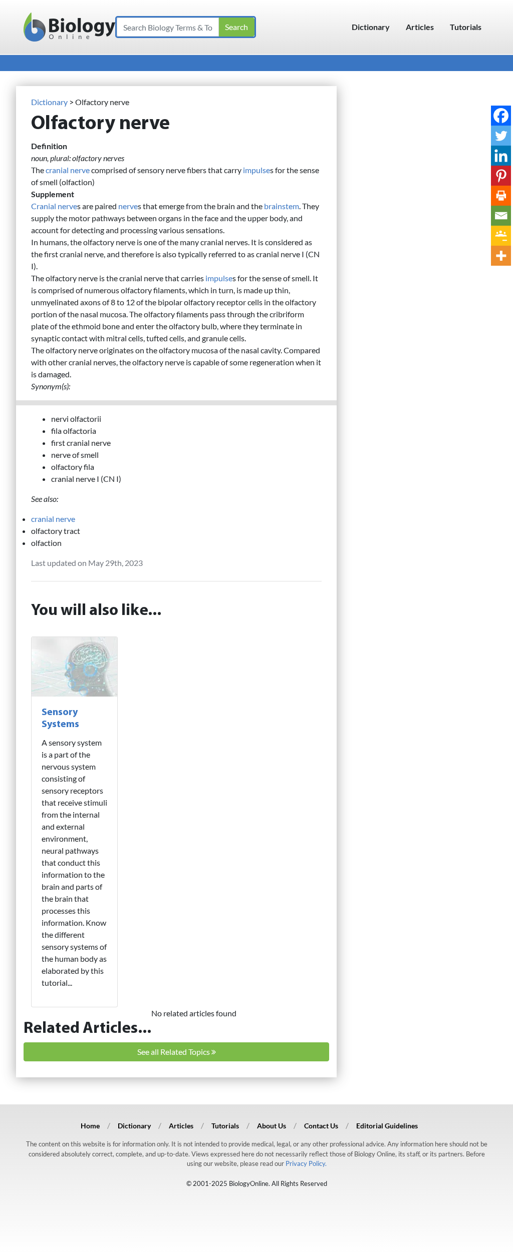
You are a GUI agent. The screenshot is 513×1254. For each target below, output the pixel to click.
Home (90, 1125)
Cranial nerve (54, 206)
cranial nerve (68, 170)
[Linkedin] (501, 156)
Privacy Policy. (306, 1163)
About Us (271, 1125)
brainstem (281, 206)
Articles (420, 27)
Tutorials (465, 27)
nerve (128, 206)
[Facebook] (501, 116)
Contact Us (321, 1125)
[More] (501, 256)
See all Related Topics (174, 1051)
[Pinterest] (501, 176)
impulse (256, 170)
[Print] (501, 196)
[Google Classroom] (501, 236)
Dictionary (371, 27)
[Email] (501, 216)
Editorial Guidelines (387, 1125)
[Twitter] (501, 136)
